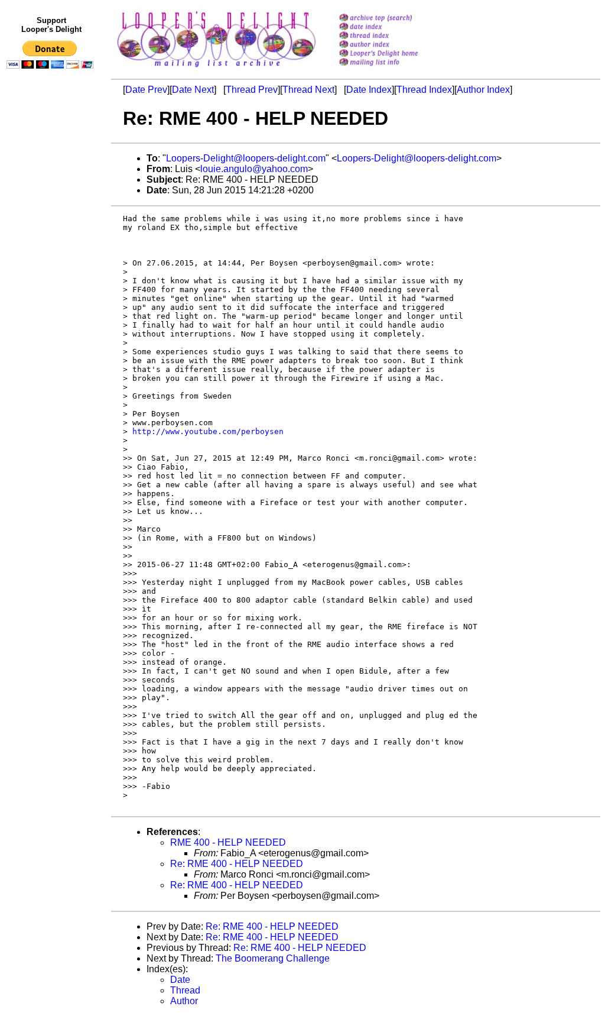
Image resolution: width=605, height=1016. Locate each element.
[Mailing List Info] (394, 69)
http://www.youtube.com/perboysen (208, 431)
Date (180, 980)
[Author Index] (394, 45)
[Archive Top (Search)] (394, 19)
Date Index (369, 90)
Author (184, 1001)
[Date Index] (394, 27)
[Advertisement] (52, 317)
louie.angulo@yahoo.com (254, 169)
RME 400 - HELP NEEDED (228, 842)
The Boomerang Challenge (273, 958)
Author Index (483, 90)
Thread (185, 990)
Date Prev (146, 90)
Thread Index (424, 90)
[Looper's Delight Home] (394, 54)
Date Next (193, 90)
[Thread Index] (394, 36)
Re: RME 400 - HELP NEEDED (236, 864)
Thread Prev (252, 90)
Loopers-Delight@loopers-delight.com (246, 158)
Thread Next (308, 90)
